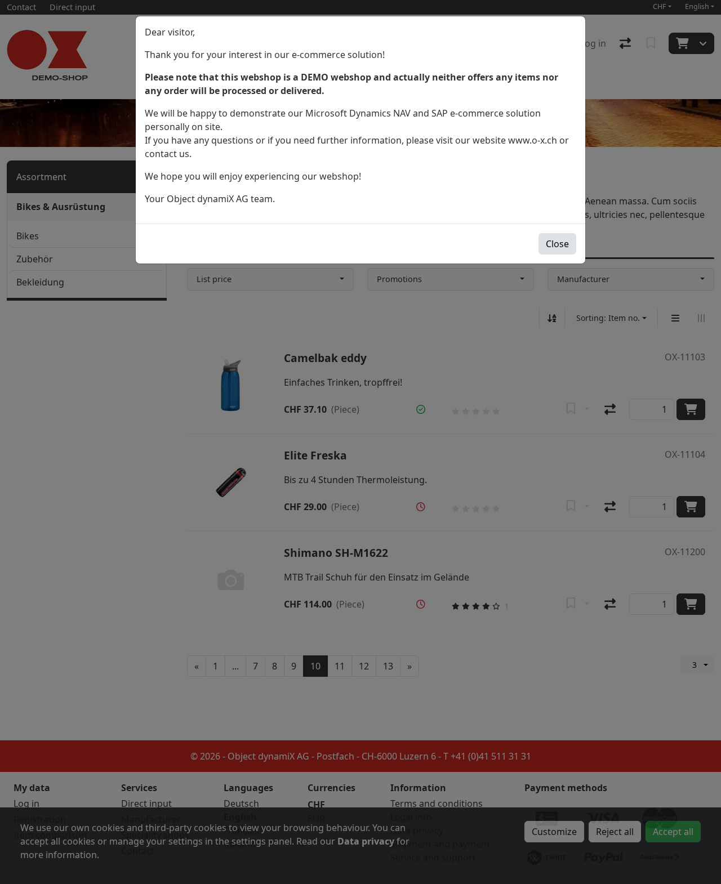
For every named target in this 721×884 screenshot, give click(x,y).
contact (161, 154)
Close (557, 244)
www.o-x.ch (532, 140)
